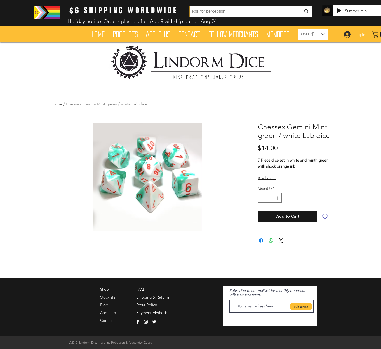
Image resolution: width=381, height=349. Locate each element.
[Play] (339, 10)
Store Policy (146, 304)
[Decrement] (262, 197)
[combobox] (250, 11)
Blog (104, 304)
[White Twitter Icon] (154, 321)
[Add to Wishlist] (325, 216)
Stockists (107, 297)
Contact (107, 320)
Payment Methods (152, 312)
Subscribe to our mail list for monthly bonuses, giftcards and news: (267, 292)
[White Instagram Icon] (146, 321)
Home (56, 103)
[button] (313, 34)
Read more (267, 178)
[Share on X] (281, 240)
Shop (104, 289)
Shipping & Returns (152, 297)
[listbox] (313, 34)
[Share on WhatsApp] (271, 240)
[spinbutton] (269, 197)
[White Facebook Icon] (137, 321)
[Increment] (277, 197)
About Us (108, 312)
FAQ (140, 289)
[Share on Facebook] (261, 240)
